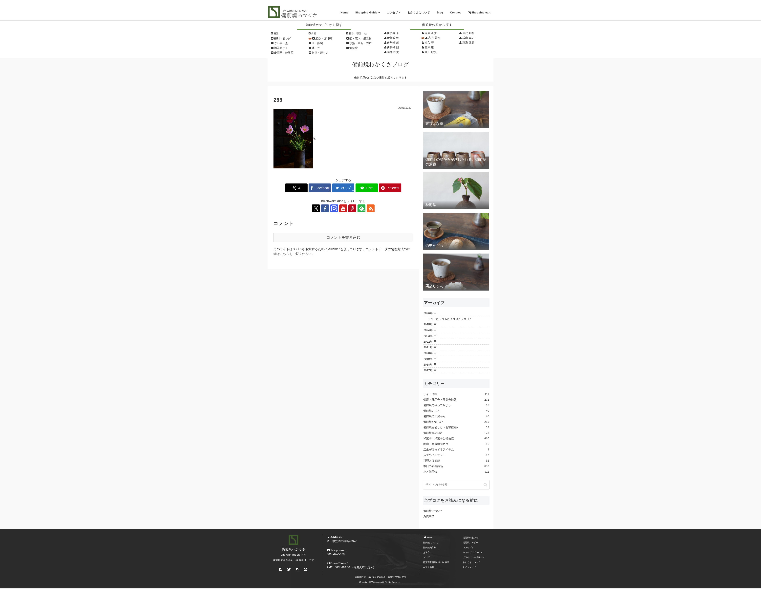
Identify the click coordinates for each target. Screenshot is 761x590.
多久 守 (429, 42)
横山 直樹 (468, 37)
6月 (442, 318)
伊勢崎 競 (393, 47)
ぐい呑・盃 (281, 43)
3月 (458, 318)
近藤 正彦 (431, 33)
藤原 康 (429, 47)
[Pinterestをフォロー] (352, 208)
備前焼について (433, 510)
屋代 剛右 (468, 33)
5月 (447, 318)
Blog (440, 12)
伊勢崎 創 (393, 42)
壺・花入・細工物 (360, 38)
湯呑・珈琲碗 (323, 38)
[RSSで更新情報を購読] (371, 208)
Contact (455, 12)
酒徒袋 (353, 47)
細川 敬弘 (431, 52)
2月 (464, 318)
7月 (436, 318)
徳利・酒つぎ (282, 38)
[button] (485, 484)
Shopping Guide (366, 12)
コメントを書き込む (343, 237)
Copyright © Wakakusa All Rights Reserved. (380, 582)
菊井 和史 (393, 52)
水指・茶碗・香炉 (360, 43)
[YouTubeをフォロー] (343, 208)
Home (344, 12)
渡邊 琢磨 (468, 42)
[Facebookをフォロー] (325, 208)
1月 (469, 318)
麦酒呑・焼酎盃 (284, 52)
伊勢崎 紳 (393, 37)
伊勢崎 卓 (393, 33)
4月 (453, 318)
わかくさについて (419, 12)
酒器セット (281, 47)
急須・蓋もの (320, 52)
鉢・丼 (316, 47)
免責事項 (428, 516)
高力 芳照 (434, 37)
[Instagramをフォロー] (334, 208)
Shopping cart (480, 12)
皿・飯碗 (317, 43)
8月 (431, 318)
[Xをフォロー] (316, 208)
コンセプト (394, 12)
